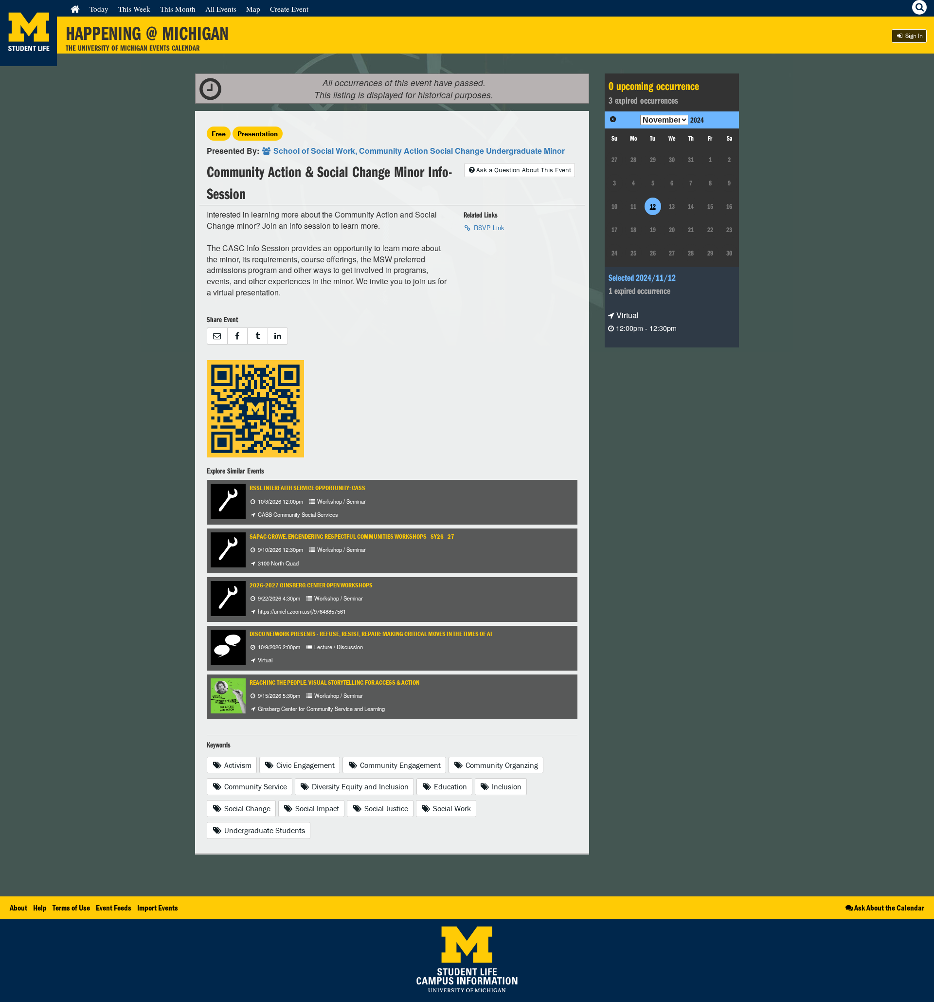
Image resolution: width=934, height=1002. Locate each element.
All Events (220, 9)
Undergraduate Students (263, 830)
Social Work (451, 808)
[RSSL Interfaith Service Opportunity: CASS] (228, 500)
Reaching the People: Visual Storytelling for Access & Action (334, 682)
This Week (134, 9)
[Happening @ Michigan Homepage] (28, 60)
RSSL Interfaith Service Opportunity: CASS (307, 488)
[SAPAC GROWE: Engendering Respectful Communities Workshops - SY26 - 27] (228, 549)
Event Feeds (113, 907)
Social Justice (385, 808)
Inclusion (505, 786)
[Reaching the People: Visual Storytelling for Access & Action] (228, 694)
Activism (236, 765)
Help (40, 907)
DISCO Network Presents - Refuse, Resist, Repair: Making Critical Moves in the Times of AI (371, 634)
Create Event (289, 9)
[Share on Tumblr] (257, 336)
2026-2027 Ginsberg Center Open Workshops (311, 585)
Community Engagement (399, 765)
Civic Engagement (304, 765)
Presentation (257, 133)
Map (253, 9)
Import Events (157, 907)
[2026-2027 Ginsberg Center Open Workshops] (228, 597)
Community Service (254, 786)
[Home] (75, 9)
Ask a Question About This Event (523, 169)
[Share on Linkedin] (278, 336)
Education (449, 786)
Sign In (913, 36)
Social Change (246, 808)
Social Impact (316, 808)
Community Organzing (501, 765)
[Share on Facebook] (237, 336)
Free (219, 133)
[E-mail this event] (217, 336)
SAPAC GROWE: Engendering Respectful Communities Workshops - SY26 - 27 (352, 536)
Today (99, 9)
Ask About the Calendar (889, 907)
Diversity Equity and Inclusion (359, 786)
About (18, 907)
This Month (178, 9)
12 (653, 206)
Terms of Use (71, 907)
